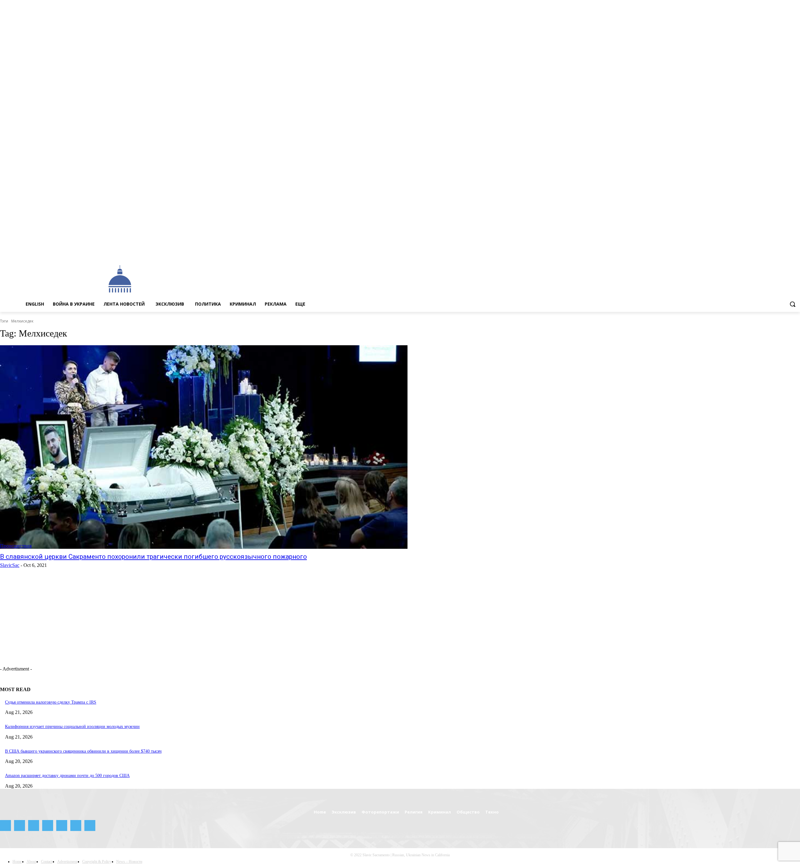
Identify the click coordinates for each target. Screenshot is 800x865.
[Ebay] (735, 251)
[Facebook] (744, 251)
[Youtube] (796, 251)
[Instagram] (753, 251)
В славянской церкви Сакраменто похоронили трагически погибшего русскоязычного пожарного (153, 556)
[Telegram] (770, 251)
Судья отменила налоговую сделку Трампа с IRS (50, 702)
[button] (792, 304)
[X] (787, 251)
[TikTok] (779, 251)
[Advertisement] (354, 278)
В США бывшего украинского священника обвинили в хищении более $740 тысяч (83, 751)
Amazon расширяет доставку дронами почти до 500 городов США (67, 775)
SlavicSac (9, 565)
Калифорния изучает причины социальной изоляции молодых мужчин (72, 726)
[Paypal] (761, 251)
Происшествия (16, 545)
